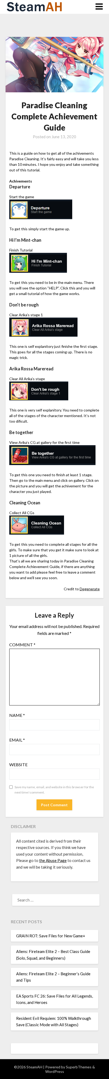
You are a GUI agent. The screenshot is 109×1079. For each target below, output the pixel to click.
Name (17, 715)
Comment (22, 644)
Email (17, 739)
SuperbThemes (79, 1067)
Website (18, 764)
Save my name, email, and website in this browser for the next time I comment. (54, 789)
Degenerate (90, 589)
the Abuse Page (53, 860)
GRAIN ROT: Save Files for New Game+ (50, 935)
